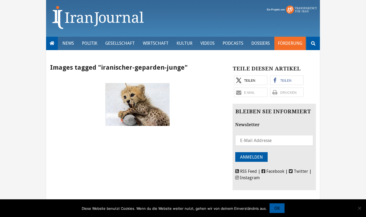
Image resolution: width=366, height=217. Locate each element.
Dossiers (260, 43)
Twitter (300, 171)
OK (277, 208)
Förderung (290, 43)
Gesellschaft (120, 43)
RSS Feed (248, 171)
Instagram (249, 177)
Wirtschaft (156, 43)
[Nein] (359, 208)
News (68, 43)
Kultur (184, 43)
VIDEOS (207, 43)
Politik (89, 43)
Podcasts (233, 43)
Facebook (274, 171)
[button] (250, 80)
